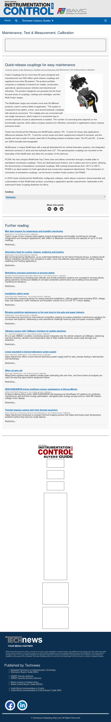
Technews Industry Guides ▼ (38, 20)
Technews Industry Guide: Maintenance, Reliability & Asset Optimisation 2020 (32, 70)
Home (7, 20)
